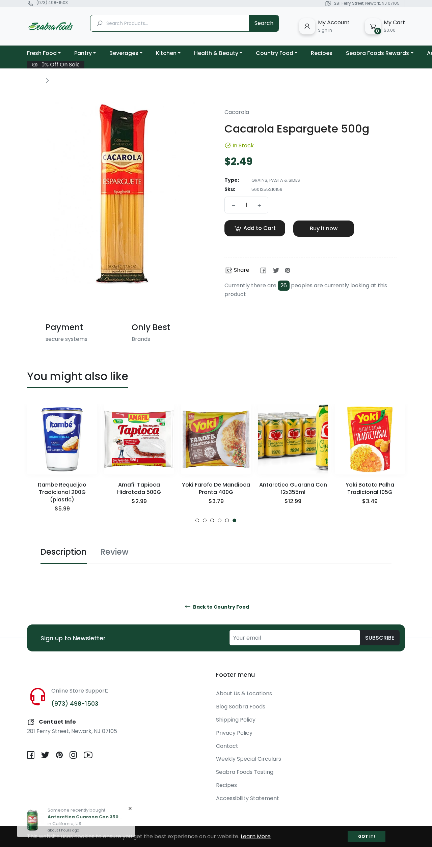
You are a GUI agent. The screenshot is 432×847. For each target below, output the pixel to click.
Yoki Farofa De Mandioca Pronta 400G (216, 488)
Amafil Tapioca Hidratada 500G (139, 488)
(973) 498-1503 (52, 2)
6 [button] (234, 520)
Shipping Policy (235, 720)
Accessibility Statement (247, 798)
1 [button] (197, 520)
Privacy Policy (234, 733)
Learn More (256, 836)
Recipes (226, 785)
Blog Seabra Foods (240, 706)
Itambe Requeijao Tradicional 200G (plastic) (62, 492)
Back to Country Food (220, 607)
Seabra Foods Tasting (244, 772)
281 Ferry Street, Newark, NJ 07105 (367, 3)
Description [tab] (63, 551)
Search (263, 23)
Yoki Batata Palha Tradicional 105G (370, 488)
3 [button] (212, 520)
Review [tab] (114, 551)
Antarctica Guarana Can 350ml (85, 810)
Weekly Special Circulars (248, 759)
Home (34, 80)
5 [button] (227, 520)
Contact (227, 746)
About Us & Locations (244, 693)
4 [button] (219, 520)
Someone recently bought (76, 803)
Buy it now (324, 228)
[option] (62, 463)
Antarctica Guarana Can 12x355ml (293, 488)
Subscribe (379, 638)
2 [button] (205, 520)
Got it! (366, 836)
